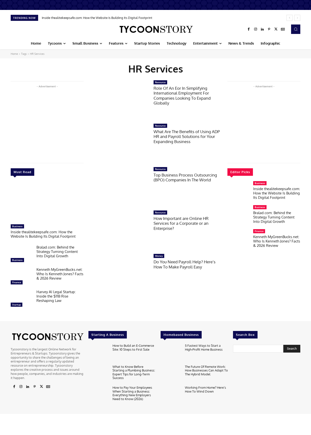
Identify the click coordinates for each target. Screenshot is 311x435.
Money (159, 256)
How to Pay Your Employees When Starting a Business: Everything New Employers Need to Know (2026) (132, 393)
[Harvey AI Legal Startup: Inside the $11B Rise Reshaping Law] (22, 299)
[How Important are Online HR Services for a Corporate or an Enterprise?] (118, 229)
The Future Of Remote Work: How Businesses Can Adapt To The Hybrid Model (206, 370)
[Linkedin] (262, 29)
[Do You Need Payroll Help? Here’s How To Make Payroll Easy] (118, 273)
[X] (276, 29)
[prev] (289, 18)
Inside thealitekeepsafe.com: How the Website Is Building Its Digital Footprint (97, 18)
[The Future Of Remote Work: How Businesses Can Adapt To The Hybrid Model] (171, 374)
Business (17, 226)
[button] (295, 29)
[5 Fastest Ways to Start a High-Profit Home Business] (171, 353)
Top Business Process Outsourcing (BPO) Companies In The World (185, 177)
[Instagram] (255, 29)
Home (14, 54)
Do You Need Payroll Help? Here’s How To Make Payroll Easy (185, 264)
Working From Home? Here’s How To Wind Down (205, 389)
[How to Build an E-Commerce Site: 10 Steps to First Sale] (98, 353)
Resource (160, 82)
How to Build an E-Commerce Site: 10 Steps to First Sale (133, 347)
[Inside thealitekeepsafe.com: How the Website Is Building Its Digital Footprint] (47, 202)
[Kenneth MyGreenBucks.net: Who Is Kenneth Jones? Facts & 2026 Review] (22, 277)
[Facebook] (248, 29)
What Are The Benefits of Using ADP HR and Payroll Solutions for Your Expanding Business (187, 136)
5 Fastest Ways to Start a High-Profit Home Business (204, 347)
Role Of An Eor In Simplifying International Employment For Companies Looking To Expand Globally (182, 95)
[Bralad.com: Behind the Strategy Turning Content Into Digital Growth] (22, 255)
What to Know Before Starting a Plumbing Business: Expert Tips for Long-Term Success (133, 372)
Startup (16, 304)
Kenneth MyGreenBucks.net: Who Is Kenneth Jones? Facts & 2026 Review (59, 274)
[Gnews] (282, 29)
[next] (297, 18)
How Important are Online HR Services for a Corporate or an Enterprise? (181, 223)
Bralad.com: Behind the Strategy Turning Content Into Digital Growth (57, 251)
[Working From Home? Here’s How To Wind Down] (171, 395)
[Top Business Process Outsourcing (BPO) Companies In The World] (118, 186)
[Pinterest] (269, 29)
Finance (16, 282)
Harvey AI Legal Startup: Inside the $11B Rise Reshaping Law (56, 296)
